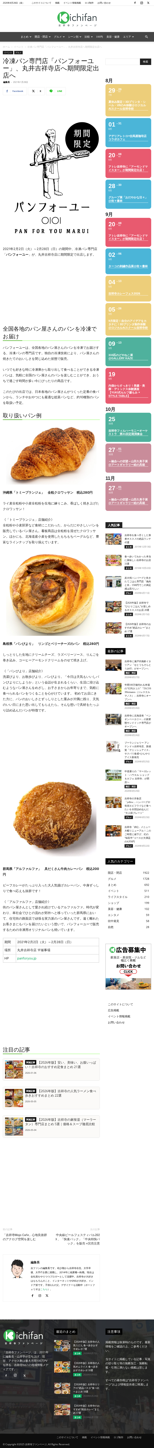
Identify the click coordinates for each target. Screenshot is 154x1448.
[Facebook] (135, 3)
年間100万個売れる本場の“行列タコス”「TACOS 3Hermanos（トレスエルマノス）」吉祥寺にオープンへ (138, 692)
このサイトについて (41, 2)
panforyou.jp (26, 958)
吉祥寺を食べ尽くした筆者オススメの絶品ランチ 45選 (138, 539)
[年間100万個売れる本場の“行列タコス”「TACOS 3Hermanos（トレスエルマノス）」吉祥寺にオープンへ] (113, 688)
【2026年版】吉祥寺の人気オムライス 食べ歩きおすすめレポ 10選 (86, 1367)
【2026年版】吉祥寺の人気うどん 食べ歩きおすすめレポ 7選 (86, 1345)
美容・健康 (113, 36)
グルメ (58, 36)
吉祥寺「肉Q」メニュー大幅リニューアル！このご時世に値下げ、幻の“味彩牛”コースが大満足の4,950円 (138, 834)
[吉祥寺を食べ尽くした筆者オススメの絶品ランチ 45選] (113, 539)
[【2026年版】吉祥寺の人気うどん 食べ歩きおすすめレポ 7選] (62, 1345)
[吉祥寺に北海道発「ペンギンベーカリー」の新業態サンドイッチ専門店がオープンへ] (113, 719)
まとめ (24, 36)
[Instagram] (142, 3)
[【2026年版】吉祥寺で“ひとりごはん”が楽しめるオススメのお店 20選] (113, 606)
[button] (146, 37)
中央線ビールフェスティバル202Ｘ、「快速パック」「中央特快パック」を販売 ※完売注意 (77, 1239)
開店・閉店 (41, 36)
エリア (127, 36)
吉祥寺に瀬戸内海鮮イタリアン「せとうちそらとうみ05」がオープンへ (138, 665)
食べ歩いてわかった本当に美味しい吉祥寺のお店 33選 (138, 560)
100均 (99, 36)
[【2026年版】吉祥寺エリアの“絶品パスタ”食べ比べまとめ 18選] (62, 1388)
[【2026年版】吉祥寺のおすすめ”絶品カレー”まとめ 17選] (113, 628)
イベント (18, 46)
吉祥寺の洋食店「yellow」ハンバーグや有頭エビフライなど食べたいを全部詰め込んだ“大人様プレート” (138, 805)
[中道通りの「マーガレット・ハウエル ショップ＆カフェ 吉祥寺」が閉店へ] (113, 775)
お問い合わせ (104, 2)
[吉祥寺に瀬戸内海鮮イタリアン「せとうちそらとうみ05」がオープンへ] (113, 665)
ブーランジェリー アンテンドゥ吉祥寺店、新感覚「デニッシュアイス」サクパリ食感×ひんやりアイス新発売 (138, 750)
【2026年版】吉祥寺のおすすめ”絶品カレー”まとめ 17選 (138, 628)
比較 (87, 36)
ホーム (6, 46)
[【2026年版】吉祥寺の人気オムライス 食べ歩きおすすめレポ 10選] (62, 1367)
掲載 (57, 2)
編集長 (6, 81)
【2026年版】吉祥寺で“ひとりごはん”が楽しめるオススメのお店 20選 (138, 606)
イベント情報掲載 (72, 2)
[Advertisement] (51, 109)
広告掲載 (113, 1010)
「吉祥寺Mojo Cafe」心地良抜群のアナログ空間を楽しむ (25, 1237)
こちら (44, 1289)
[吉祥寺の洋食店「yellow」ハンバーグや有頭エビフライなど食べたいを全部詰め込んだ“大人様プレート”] (113, 802)
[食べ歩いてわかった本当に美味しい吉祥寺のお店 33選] (113, 560)
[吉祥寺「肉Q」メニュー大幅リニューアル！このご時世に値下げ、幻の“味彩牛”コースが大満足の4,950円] (113, 831)
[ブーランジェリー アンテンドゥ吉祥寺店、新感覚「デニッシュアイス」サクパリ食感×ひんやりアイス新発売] (113, 746)
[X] (148, 3)
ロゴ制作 (89, 2)
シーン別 (73, 36)
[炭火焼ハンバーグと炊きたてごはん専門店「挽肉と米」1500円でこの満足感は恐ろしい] (113, 581)
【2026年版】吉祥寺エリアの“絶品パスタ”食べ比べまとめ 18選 (86, 1388)
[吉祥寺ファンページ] (77, 19)
